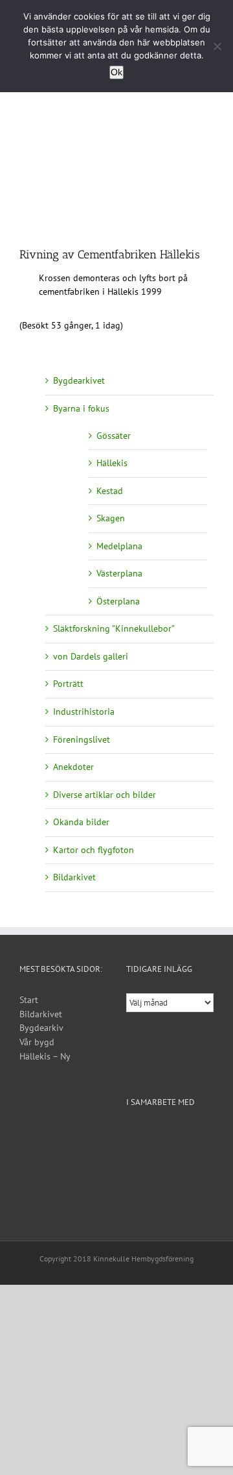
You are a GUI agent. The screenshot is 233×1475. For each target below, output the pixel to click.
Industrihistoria (84, 711)
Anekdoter (73, 767)
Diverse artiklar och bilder (104, 794)
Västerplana (119, 573)
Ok (116, 72)
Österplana (118, 601)
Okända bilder (81, 822)
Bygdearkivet (79, 380)
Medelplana (119, 546)
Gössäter (113, 435)
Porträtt (68, 683)
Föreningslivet (81, 739)
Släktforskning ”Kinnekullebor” (114, 628)
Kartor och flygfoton (93, 850)
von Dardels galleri (90, 656)
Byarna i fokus (81, 408)
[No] (216, 46)
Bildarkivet (74, 877)
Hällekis (112, 463)
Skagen (110, 518)
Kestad (109, 491)
